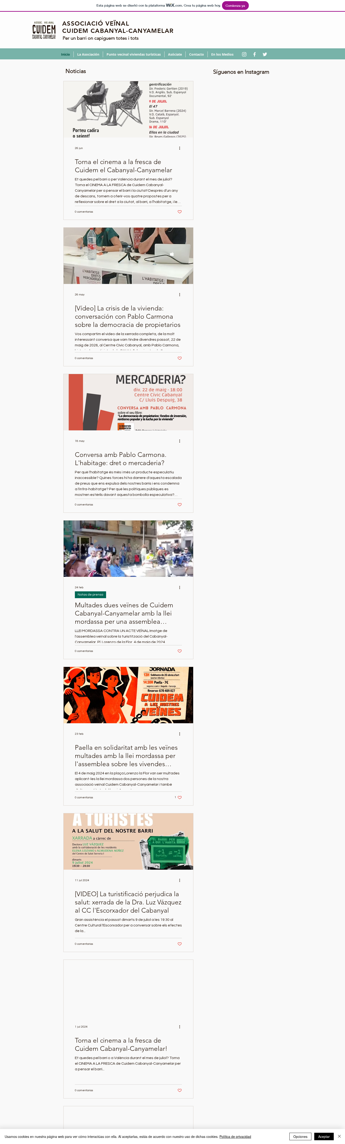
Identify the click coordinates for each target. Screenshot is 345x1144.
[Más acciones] (181, 148)
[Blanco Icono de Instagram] (244, 54)
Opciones (300, 1136)
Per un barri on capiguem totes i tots (101, 38)
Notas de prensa (90, 594)
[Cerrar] (339, 1136)
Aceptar (324, 1136)
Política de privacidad (235, 1136)
